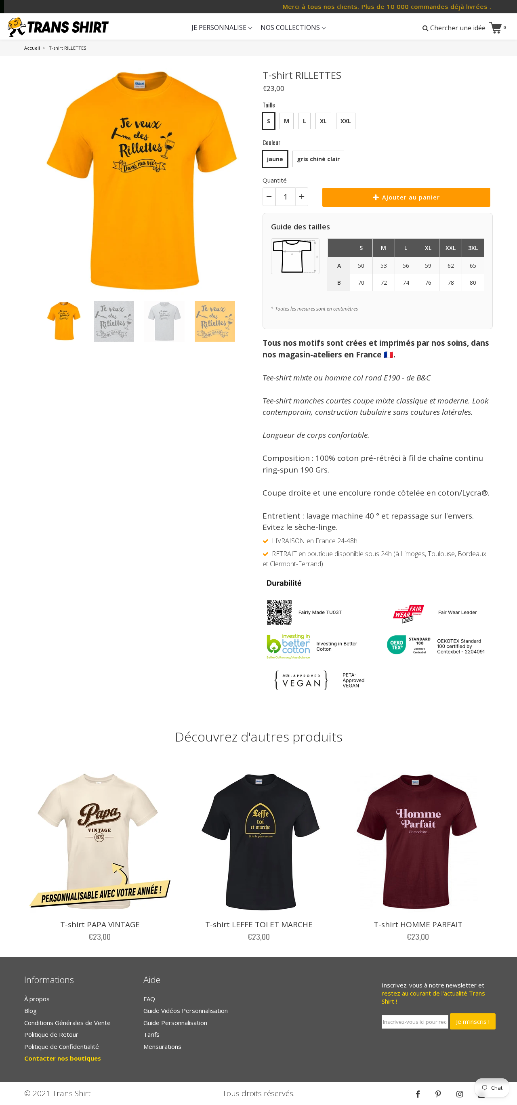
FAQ (149, 999)
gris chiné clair (318, 159)
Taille (269, 104)
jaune (275, 159)
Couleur (271, 142)
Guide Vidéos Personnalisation (185, 1010)
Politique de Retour (51, 1034)
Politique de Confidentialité (61, 1046)
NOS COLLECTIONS (291, 27)
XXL (345, 121)
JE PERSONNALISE (219, 27)
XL (323, 121)
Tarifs (151, 1034)
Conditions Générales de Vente (67, 1023)
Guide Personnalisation (175, 1023)
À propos (37, 999)
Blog (30, 1010)
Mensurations (162, 1046)
